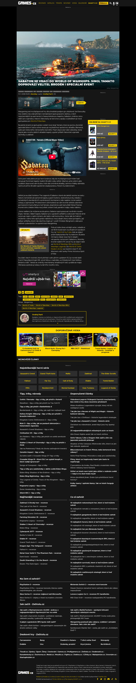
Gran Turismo (88, 388)
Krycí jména (86, 644)
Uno (41, 644)
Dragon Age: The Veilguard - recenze (36, 546)
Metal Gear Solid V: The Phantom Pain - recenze (40, 553)
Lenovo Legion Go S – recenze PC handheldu (89, 594)
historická (45, 296)
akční (38, 296)
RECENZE (42, 3)
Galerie (80, 103)
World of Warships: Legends (33, 308)
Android (21, 91)
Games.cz (62, 652)
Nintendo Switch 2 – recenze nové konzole (88, 584)
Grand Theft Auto (47, 374)
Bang (42, 640)
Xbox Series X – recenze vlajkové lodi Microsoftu (41, 594)
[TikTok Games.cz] (112, 679)
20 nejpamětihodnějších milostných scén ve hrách (92, 431)
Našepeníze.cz (98, 655)
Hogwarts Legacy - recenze (32, 521)
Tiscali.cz (24, 652)
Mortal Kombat (68, 388)
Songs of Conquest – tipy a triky (33, 465)
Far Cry (48, 381)
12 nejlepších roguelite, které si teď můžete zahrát (92, 518)
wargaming (51, 299)
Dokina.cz (78, 655)
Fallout (27, 381)
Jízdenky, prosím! (67, 644)
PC (35, 91)
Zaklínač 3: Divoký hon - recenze (34, 503)
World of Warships (38, 121)
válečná (54, 296)
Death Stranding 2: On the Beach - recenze (38, 560)
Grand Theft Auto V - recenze (32, 542)
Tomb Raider (108, 381)
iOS (51, 91)
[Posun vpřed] (115, 340)
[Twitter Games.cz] (101, 679)
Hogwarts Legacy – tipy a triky (33, 486)
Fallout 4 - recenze (28, 549)
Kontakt (73, 676)
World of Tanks (28, 305)
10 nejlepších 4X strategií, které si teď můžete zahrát (93, 525)
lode (25, 296)
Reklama (39, 676)
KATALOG (50, 3)
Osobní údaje (60, 676)
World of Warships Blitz (60, 305)
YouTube (68, 232)
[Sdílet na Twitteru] (23, 292)
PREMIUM (103, 3)
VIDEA (74, 3)
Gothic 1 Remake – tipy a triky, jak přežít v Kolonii (41, 399)
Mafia (68, 374)
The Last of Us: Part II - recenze (33, 506)
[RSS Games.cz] (115, 679)
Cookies (52, 676)
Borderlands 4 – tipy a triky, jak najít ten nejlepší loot (42, 410)
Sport (38, 652)
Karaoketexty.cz (26, 655)
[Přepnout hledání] (110, 3)
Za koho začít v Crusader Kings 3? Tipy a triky (39, 456)
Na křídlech (106, 644)
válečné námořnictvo (31, 299)
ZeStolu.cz (86, 652)
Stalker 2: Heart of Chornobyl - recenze (36, 524)
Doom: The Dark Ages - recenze (33, 564)
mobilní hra (61, 299)
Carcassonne (25, 640)
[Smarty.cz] (52, 279)
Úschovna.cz (40, 655)
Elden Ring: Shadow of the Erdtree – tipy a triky (40, 472)
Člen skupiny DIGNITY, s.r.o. (73, 679)
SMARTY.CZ (92, 3)
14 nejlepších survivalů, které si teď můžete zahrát (92, 563)
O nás (78, 676)
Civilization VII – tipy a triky (31, 433)
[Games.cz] (27, 3)
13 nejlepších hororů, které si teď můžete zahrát (90, 522)
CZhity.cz (87, 655)
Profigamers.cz (73, 652)
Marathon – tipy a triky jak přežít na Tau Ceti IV (40, 403)
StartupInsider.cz (27, 657)
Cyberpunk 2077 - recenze (31, 531)
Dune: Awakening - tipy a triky (33, 489)
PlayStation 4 (28, 91)
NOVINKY (67, 3)
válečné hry (69, 296)
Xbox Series (65, 91)
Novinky (34, 94)
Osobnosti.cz (97, 652)
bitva (43, 299)
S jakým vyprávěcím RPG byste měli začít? (38, 622)
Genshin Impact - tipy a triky (32, 452)
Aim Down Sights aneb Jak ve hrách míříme (89, 434)
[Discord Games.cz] (108, 679)
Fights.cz (68, 655)
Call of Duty (68, 381)
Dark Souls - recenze (29, 557)
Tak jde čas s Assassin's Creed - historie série (90, 421)
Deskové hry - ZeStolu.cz (34, 634)
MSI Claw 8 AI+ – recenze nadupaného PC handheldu (93, 598)
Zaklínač (88, 374)
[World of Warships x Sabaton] (29, 103)
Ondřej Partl (37, 315)
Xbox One (46, 91)
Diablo (88, 381)
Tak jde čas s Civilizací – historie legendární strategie (93, 417)
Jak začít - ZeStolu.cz (32, 604)
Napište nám (103, 676)
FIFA (27, 388)
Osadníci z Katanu (68, 640)
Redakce (46, 676)
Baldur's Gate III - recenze (31, 535)
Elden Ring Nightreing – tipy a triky (35, 476)
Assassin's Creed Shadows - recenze (35, 510)
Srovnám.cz (111, 655)
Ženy (44, 652)
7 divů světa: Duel (88, 640)
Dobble (23, 644)
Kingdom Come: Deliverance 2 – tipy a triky (38, 420)
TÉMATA (59, 3)
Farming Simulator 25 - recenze (33, 517)
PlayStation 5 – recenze (30, 584)
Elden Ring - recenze (29, 528)
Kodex (67, 676)
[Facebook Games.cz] (97, 679)
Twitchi (59, 232)
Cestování (52, 652)
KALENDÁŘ (82, 3)
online (31, 296)
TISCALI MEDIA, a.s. (58, 679)
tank (60, 296)
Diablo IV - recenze (28, 539)
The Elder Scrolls (108, 374)
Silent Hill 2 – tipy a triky (30, 493)
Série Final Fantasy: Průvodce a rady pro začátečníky (93, 456)
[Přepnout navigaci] (113, 3)
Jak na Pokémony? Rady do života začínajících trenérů (43, 449)
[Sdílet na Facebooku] (19, 292)
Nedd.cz (50, 655)
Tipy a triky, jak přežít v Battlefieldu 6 (36, 407)
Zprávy (32, 652)
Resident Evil (47, 388)
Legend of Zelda (108, 388)
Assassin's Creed (27, 374)
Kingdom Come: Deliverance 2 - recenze (37, 514)
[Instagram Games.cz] (104, 679)
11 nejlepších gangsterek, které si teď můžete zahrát (92, 515)
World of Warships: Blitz (62, 244)
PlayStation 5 (57, 91)
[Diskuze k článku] (55, 94)
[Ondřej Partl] (24, 318)
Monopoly (105, 640)
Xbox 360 (39, 91)
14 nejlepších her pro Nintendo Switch (86, 529)
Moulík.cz (59, 655)
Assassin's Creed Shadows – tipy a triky (37, 429)
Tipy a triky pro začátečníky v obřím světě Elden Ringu (43, 469)
